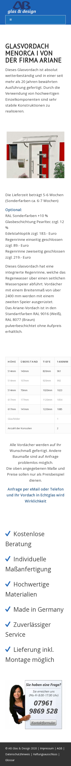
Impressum (47, 748)
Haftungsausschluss (45, 754)
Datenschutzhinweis (17, 754)
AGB (59, 748)
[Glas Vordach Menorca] (35, 154)
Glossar (10, 760)
